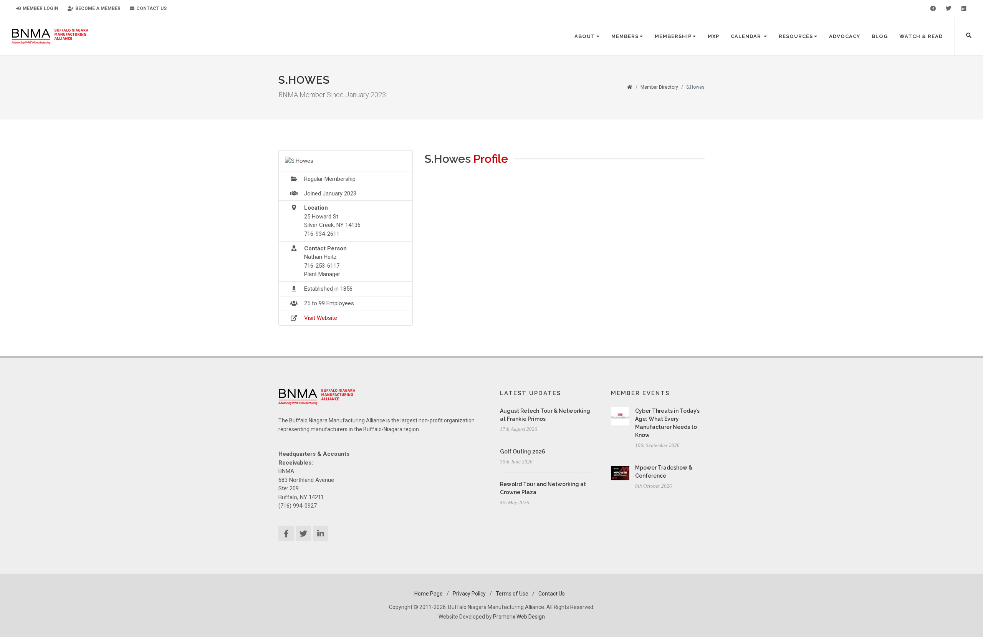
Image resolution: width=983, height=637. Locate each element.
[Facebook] (933, 8)
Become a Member (97, 8)
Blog (880, 36)
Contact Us (151, 8)
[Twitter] (948, 8)
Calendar (747, 36)
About (584, 36)
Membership (673, 36)
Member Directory (659, 87)
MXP (713, 36)
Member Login (40, 8)
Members (625, 36)
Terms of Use (512, 594)
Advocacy (844, 36)
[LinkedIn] (963, 8)
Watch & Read (921, 36)
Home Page (428, 594)
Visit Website (320, 317)
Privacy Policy (469, 594)
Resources (796, 36)
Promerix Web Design (519, 617)
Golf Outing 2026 (522, 451)
